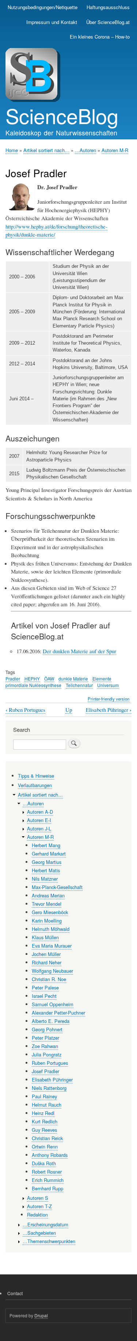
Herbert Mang (46, 845)
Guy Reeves (44, 1129)
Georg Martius (46, 861)
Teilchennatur (79, 685)
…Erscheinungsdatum (45, 1224)
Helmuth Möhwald (50, 928)
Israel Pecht (44, 995)
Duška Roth (44, 1163)
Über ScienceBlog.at (108, 22)
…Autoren (85, 150)
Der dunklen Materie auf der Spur (79, 651)
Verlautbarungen (35, 785)
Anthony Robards (50, 1154)
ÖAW (49, 678)
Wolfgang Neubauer (52, 970)
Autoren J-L (39, 828)
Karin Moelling (47, 920)
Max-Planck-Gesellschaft (57, 887)
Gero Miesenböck (50, 912)
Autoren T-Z (39, 1206)
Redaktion (37, 1214)
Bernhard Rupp (47, 1188)
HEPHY (32, 678)
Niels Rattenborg (49, 1087)
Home (11, 150)
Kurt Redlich (44, 1121)
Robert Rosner (47, 1171)
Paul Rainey (44, 1096)
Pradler (12, 678)
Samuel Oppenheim (52, 1004)
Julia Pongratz (46, 1054)
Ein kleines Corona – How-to (100, 36)
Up (68, 709)
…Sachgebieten (39, 1232)
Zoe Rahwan (45, 1046)
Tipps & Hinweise (36, 775)
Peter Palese (45, 987)
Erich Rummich (48, 1180)
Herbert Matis (46, 870)
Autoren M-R (115, 150)
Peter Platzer (45, 1037)
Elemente (101, 678)
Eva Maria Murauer (52, 945)
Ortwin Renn (45, 1146)
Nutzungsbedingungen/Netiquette (42, 7)
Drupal (41, 1315)
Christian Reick (47, 1138)
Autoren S (37, 1197)
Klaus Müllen (45, 937)
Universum (108, 685)
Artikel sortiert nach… (46, 150)
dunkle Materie (73, 678)
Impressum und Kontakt (51, 22)
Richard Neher (46, 962)
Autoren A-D (40, 811)
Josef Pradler (45, 1071)
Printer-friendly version (108, 699)
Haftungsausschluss (108, 7)
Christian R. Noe (49, 979)
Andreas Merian (48, 895)
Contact (15, 1293)
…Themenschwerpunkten (49, 1241)
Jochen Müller (46, 954)
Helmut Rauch (46, 1104)
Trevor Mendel (46, 903)
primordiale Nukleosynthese (33, 685)
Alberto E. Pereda (50, 1020)
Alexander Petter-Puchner (58, 1012)
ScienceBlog (61, 115)
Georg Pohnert (47, 1029)
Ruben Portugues (25, 710)
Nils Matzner (45, 878)
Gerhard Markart (49, 853)
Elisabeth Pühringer (109, 710)
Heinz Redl (43, 1113)
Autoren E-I (39, 820)
